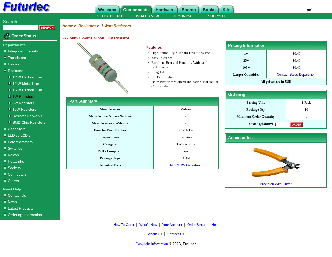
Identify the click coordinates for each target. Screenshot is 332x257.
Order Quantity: (261, 124)
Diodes (13, 64)
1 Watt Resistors (116, 26)
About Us (155, 234)
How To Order (124, 225)
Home (67, 26)
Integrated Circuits (23, 51)
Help (215, 225)
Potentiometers (20, 142)
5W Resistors (23, 103)
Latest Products (20, 208)
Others (13, 181)
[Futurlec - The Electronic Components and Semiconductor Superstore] (26, 11)
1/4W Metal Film (25, 83)
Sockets (14, 168)
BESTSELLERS (109, 16)
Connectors (17, 174)
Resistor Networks (27, 116)
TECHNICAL (183, 16)
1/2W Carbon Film (27, 90)
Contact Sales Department (296, 75)
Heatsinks (16, 161)
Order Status (23, 36)
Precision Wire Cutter (276, 184)
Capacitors (16, 129)
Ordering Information (25, 215)
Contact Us (17, 195)
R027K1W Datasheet (186, 165)
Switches (15, 148)
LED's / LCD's (19, 135)
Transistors (17, 57)
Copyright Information (152, 244)
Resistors (15, 70)
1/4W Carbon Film (27, 77)
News (12, 202)
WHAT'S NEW (147, 16)
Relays (13, 155)
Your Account (172, 225)
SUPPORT (216, 16)
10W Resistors (24, 109)
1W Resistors (23, 96)
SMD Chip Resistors (28, 122)
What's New (148, 225)
